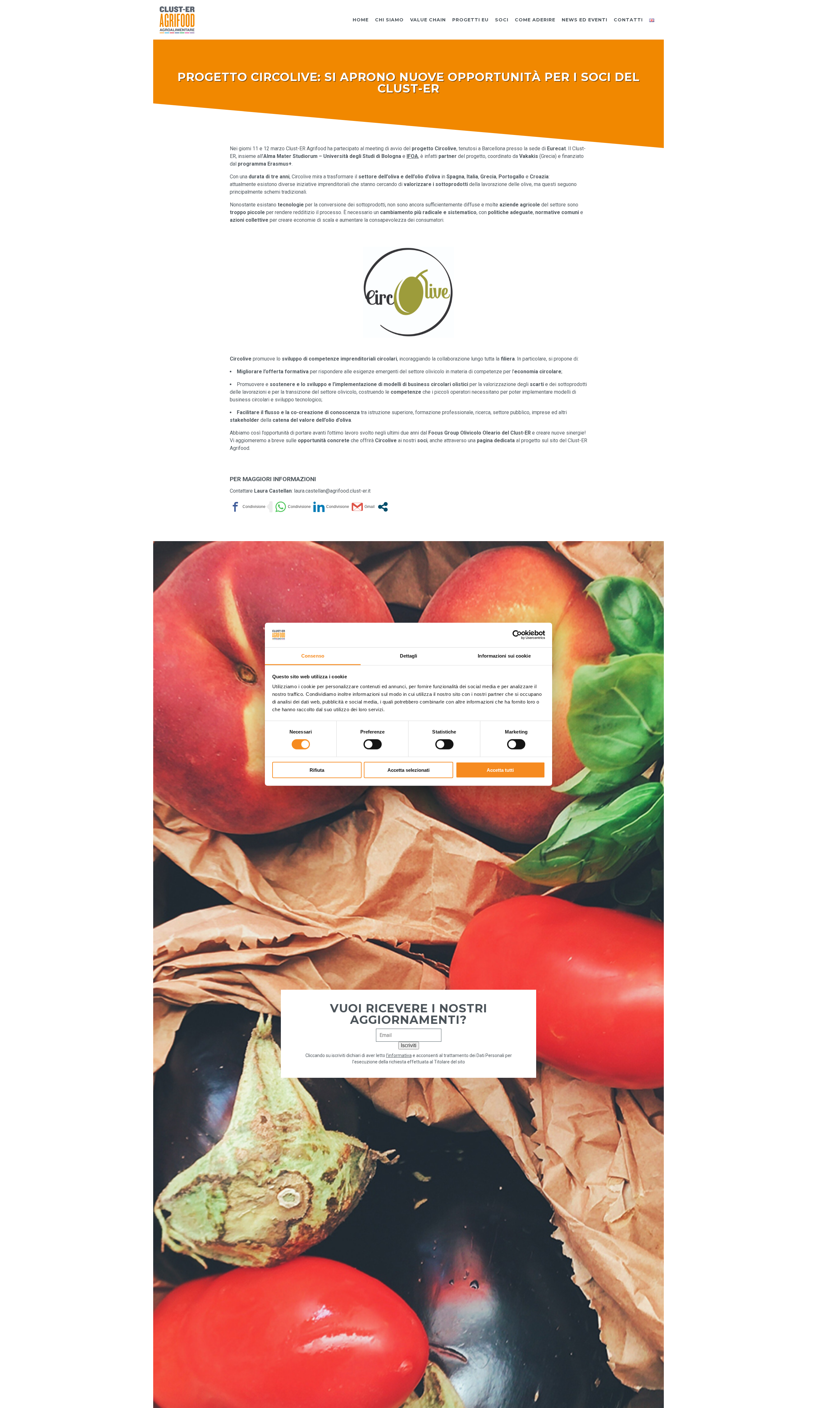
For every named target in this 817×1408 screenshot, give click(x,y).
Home (361, 20)
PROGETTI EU (470, 20)
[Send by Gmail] (363, 506)
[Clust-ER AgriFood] (177, 19)
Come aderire (535, 20)
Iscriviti (408, 1045)
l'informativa (399, 1055)
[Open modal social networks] (382, 506)
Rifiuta (317, 769)
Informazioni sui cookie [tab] (504, 655)
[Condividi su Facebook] (248, 506)
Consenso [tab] (312, 655)
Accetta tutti (500, 769)
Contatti (628, 20)
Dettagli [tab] (408, 655)
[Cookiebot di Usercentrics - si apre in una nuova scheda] (517, 635)
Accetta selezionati (408, 769)
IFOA (412, 156)
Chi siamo (389, 20)
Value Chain (428, 20)
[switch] (373, 744)
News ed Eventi (584, 20)
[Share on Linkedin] (331, 506)
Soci (501, 20)
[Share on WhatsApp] (293, 506)
